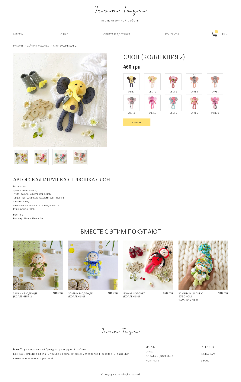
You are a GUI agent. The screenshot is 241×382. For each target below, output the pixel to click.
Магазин (19, 34)
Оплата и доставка (116, 34)
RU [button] (223, 34)
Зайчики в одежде (38, 45)
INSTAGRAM (208, 353)
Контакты (172, 34)
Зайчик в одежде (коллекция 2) (25, 295)
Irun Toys (121, 9)
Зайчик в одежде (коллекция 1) (80, 295)
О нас (64, 34)
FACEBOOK (207, 347)
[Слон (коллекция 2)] (60, 100)
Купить (137, 122)
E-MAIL (205, 360)
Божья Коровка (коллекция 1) (134, 295)
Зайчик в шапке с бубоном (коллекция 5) (190, 296)
